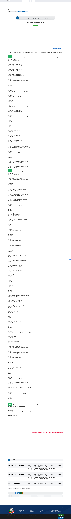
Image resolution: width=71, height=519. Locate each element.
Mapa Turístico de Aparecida (56, 511)
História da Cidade (54, 510)
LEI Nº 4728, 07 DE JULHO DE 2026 (13, 478)
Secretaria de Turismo (55, 514)
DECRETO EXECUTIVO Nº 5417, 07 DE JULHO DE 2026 (16, 474)
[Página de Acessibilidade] (34, 1)
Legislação (19, 511)
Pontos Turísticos (54, 512)
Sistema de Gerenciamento (44, 512)
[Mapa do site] (32, 1)
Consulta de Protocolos (22, 510)
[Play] (9, 496)
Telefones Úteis (31, 514)
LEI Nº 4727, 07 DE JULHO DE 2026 (13, 483)
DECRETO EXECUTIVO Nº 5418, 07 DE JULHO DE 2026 (16, 469)
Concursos (19, 514)
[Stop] (11, 496)
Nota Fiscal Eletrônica (32, 511)
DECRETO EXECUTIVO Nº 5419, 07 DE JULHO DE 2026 (16, 465)
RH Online (41, 511)
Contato (19, 512)
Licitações (30, 510)
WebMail (41, 510)
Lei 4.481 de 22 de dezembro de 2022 (56, 48)
